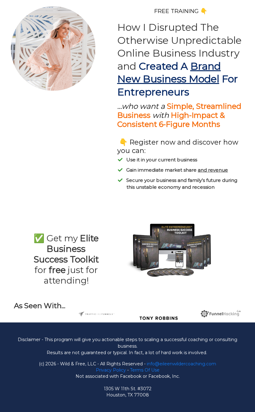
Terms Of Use (145, 370)
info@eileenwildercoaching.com (181, 364)
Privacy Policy (111, 370)
